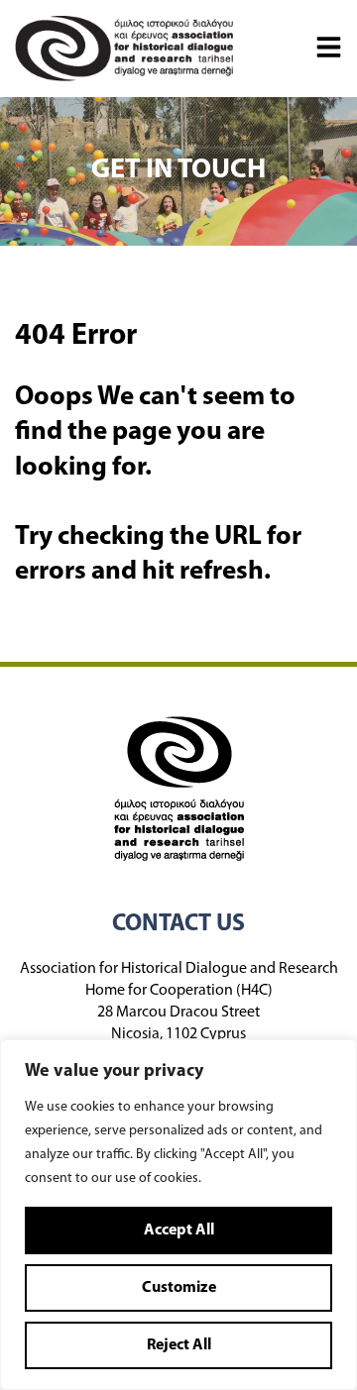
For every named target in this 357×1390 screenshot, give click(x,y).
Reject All (179, 1345)
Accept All (179, 1230)
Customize (179, 1288)
